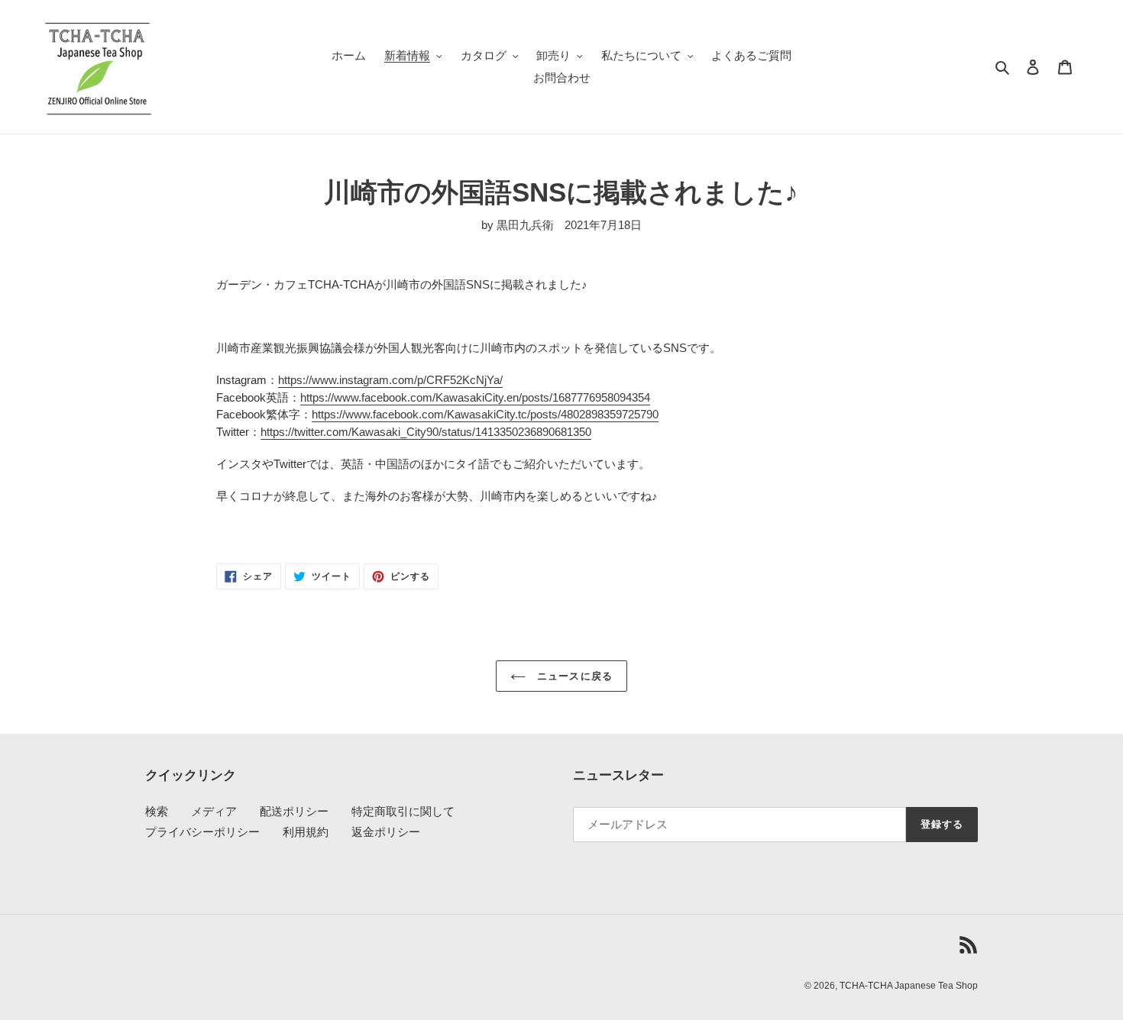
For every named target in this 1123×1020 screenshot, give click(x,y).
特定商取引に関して (403, 811)
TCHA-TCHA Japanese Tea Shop (909, 985)
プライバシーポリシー (202, 831)
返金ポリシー (385, 831)
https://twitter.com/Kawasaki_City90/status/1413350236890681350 (426, 431)
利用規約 (305, 831)
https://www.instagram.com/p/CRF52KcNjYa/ (390, 379)
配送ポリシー (294, 811)
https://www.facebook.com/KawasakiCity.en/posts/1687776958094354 (475, 397)
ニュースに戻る (572, 676)
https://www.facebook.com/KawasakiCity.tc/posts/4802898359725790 (485, 414)
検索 (156, 811)
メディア (214, 811)
